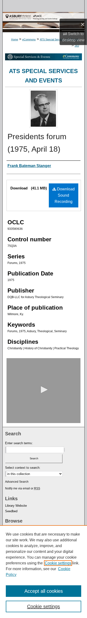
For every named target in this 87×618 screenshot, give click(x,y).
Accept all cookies (43, 591)
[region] (43, 571)
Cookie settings (58, 563)
